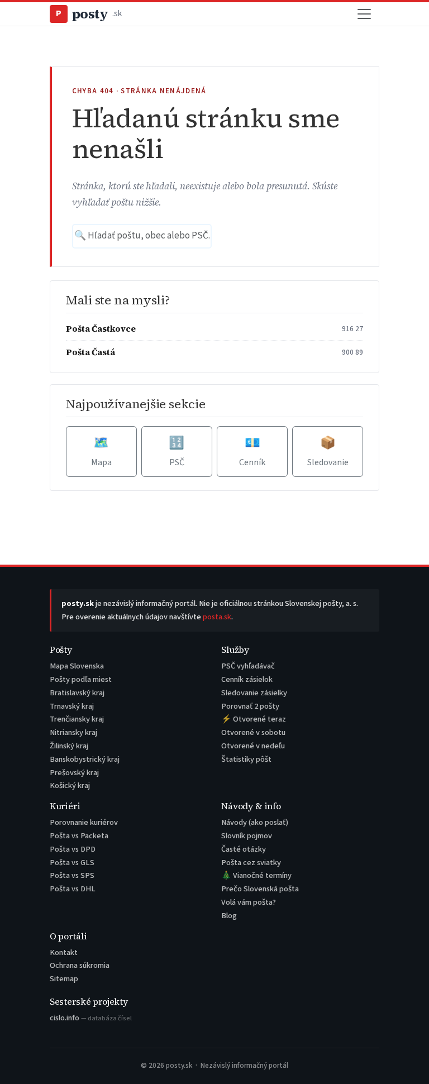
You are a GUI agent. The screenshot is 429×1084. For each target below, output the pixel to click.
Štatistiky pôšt (246, 759)
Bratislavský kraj (77, 693)
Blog (229, 915)
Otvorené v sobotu (253, 732)
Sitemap (64, 979)
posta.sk (217, 617)
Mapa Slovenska (77, 666)
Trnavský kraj (72, 706)
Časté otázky (243, 849)
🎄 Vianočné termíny (256, 875)
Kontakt (64, 952)
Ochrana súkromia (79, 965)
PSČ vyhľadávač (248, 666)
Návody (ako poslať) (254, 822)
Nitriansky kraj (73, 732)
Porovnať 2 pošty (250, 706)
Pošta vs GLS (72, 862)
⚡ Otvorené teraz (253, 719)
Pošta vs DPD (73, 849)
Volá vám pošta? (248, 902)
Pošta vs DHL (73, 889)
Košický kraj (70, 785)
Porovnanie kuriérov (84, 822)
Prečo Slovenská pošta (260, 889)
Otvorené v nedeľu (253, 746)
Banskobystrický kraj (85, 759)
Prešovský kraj (74, 773)
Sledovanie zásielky (254, 693)
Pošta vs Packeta (79, 836)
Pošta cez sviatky (251, 862)
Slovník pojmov (246, 836)
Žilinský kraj (69, 746)
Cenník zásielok (247, 679)
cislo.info (91, 1018)
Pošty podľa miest (81, 679)
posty (89, 13)
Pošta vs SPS (72, 875)
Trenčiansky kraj (77, 719)
